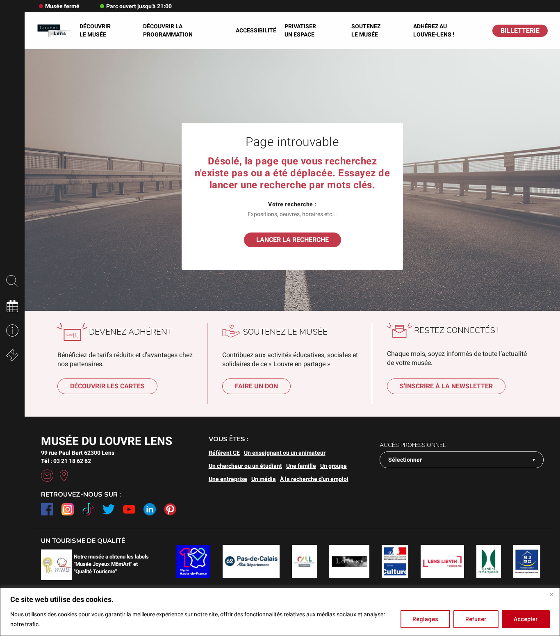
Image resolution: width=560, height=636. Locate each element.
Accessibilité (256, 30)
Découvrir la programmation (168, 30)
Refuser (476, 619)
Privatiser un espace (300, 30)
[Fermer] (551, 594)
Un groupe (333, 466)
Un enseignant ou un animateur (285, 452)
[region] (280, 611)
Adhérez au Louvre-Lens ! (433, 30)
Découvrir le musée (95, 30)
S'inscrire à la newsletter (446, 386)
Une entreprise (228, 479)
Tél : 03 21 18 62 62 (66, 461)
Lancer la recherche (292, 240)
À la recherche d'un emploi (314, 479)
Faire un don (256, 386)
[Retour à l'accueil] (54, 30)
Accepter (526, 619)
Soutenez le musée (365, 30)
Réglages (425, 619)
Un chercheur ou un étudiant (245, 466)
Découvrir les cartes (107, 386)
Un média (263, 479)
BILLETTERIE (520, 30)
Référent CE (224, 452)
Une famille (301, 466)
